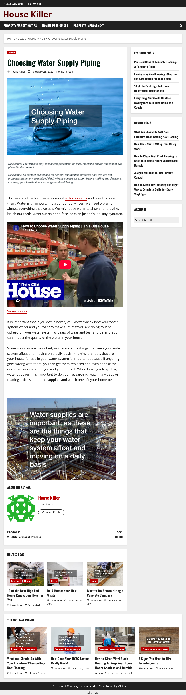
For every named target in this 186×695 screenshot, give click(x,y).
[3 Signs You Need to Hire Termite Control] (159, 640)
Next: (118, 534)
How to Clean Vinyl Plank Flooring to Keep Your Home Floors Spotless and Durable (156, 161)
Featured (16, 581)
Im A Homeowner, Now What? (62, 593)
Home (11, 52)
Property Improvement (88, 25)
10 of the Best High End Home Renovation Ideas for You (25, 595)
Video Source (17, 311)
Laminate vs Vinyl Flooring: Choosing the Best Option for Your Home (155, 76)
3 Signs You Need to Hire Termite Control (155, 660)
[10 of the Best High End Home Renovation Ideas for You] (25, 574)
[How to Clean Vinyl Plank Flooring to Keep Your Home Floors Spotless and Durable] (115, 640)
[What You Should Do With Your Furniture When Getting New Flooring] (27, 640)
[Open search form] (181, 25)
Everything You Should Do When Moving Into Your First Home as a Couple (153, 102)
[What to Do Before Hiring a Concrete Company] (105, 574)
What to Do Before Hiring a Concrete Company (105, 593)
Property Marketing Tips (20, 25)
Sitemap (93, 693)
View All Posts (51, 512)
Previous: (24, 534)
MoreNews (106, 686)
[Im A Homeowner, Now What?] (65, 574)
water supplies (76, 198)
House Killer (18, 71)
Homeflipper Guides (55, 25)
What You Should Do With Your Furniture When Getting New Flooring (156, 134)
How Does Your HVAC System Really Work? (70, 660)
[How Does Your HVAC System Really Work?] (71, 640)
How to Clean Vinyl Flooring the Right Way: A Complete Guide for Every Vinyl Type (156, 189)
